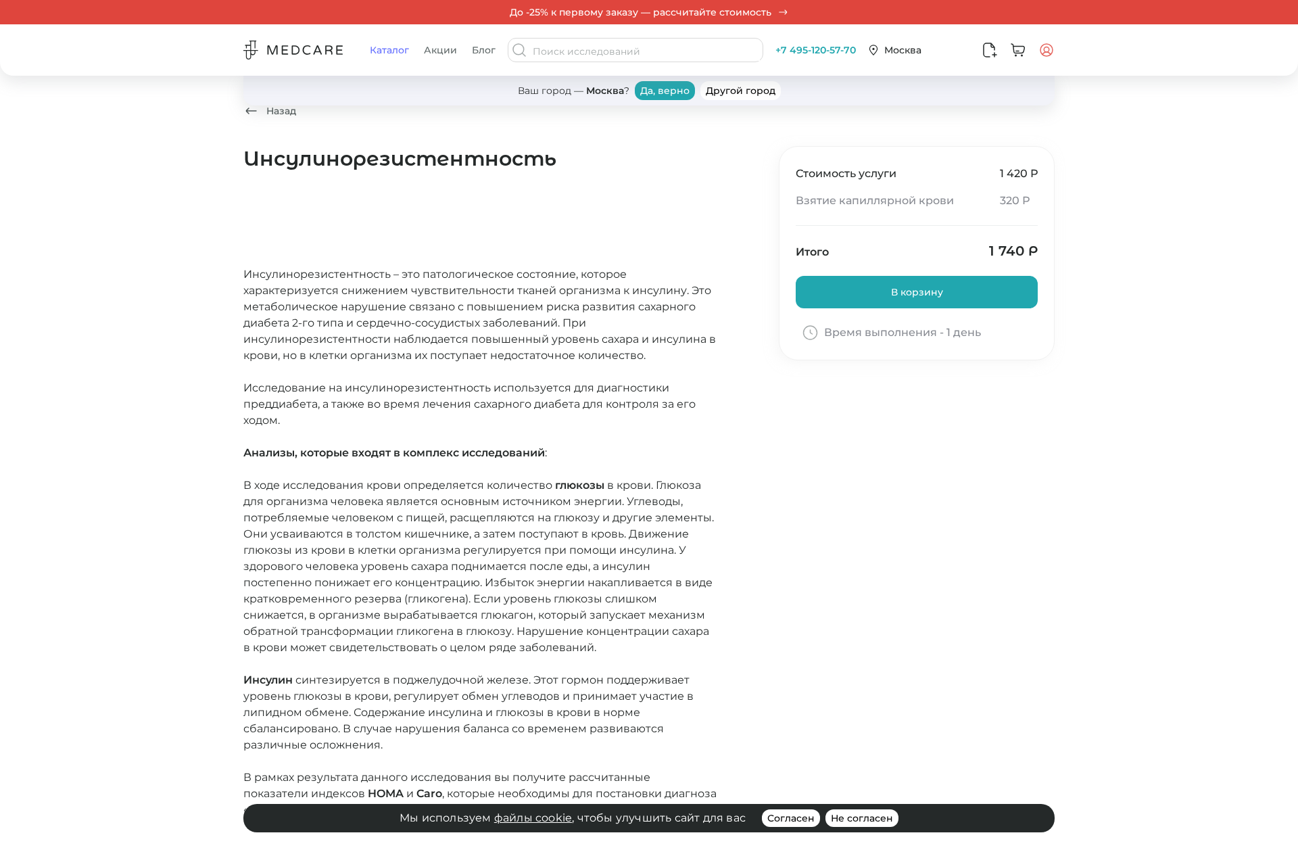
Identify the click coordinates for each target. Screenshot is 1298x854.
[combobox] (646, 51)
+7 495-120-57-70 (815, 50)
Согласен (791, 818)
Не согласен (862, 818)
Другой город (740, 91)
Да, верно (665, 91)
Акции (440, 50)
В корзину (917, 292)
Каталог (389, 50)
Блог (484, 50)
